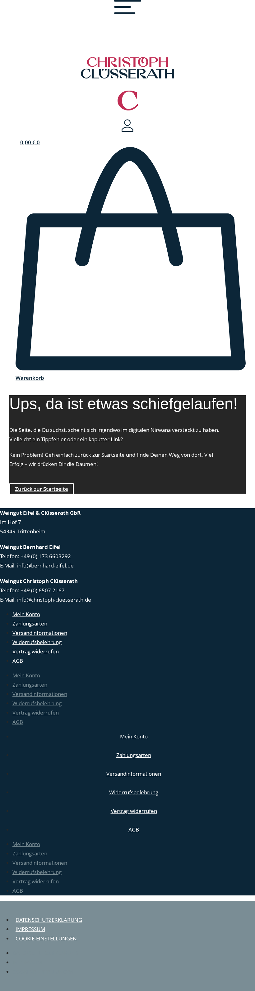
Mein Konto (26, 614)
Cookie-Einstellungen (46, 938)
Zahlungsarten (29, 623)
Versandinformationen (39, 632)
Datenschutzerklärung (49, 919)
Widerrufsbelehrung (37, 642)
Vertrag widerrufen (35, 651)
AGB (17, 660)
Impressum (30, 929)
